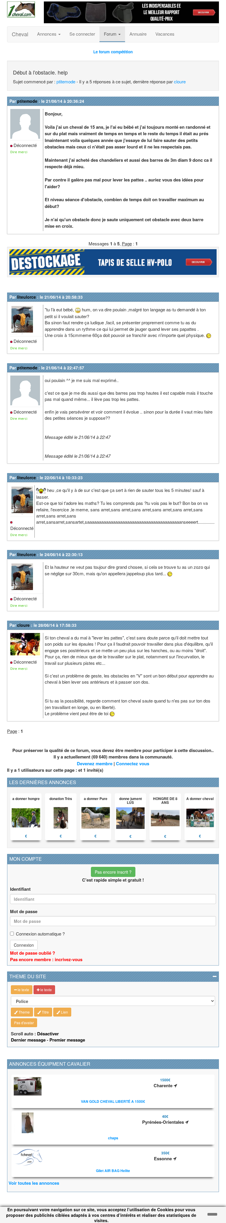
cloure (180, 81)
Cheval (20, 34)
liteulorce (26, 297)
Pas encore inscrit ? (113, 872)
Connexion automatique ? (40, 934)
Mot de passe (23, 911)
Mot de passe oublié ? (32, 953)
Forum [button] (111, 34)
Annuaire (138, 34)
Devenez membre (94, 763)
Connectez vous (132, 763)
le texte (23, 989)
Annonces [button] (47, 34)
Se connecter (82, 34)
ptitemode (65, 81)
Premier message (67, 1040)
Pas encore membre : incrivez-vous (46, 959)
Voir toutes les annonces (34, 1183)
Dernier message (28, 1040)
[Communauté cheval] (21, 9)
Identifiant (20, 889)
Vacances (165, 34)
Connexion (24, 945)
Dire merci (18, 152)
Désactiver (48, 1033)
